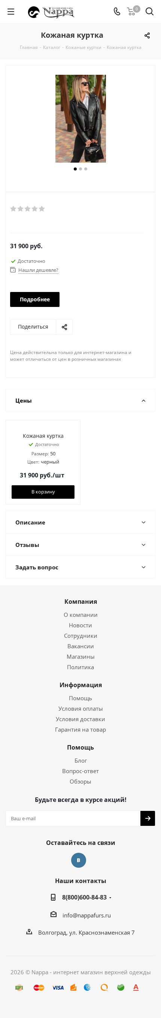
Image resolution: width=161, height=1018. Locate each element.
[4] (35, 209)
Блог (81, 760)
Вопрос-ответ (80, 771)
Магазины (81, 656)
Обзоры (80, 781)
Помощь (80, 698)
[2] (20, 209)
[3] (27, 209)
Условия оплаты (80, 708)
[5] (42, 209)
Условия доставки (80, 719)
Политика (80, 667)
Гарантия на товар (80, 729)
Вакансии (80, 646)
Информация (81, 685)
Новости (80, 625)
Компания (80, 601)
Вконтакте (78, 860)
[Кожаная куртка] (80, 119)
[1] (13, 209)
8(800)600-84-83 (84, 897)
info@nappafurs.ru (87, 915)
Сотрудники (80, 635)
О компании (81, 614)
